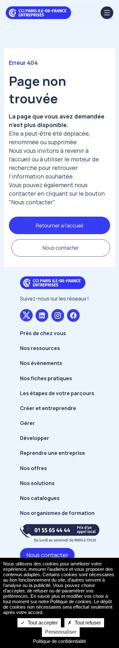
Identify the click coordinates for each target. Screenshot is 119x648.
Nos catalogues (40, 498)
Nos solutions (37, 483)
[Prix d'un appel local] (59, 533)
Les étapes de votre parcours (57, 393)
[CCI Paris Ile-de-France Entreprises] (38, 12)
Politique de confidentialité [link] (59, 641)
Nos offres (33, 468)
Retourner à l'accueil (59, 225)
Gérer (27, 423)
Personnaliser (60, 632)
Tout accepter (42, 622)
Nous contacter (61, 247)
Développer (34, 438)
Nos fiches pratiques (46, 378)
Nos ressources (40, 348)
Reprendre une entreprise (52, 452)
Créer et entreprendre (48, 408)
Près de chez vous (43, 333)
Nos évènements (41, 363)
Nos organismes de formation (57, 513)
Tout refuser (87, 622)
